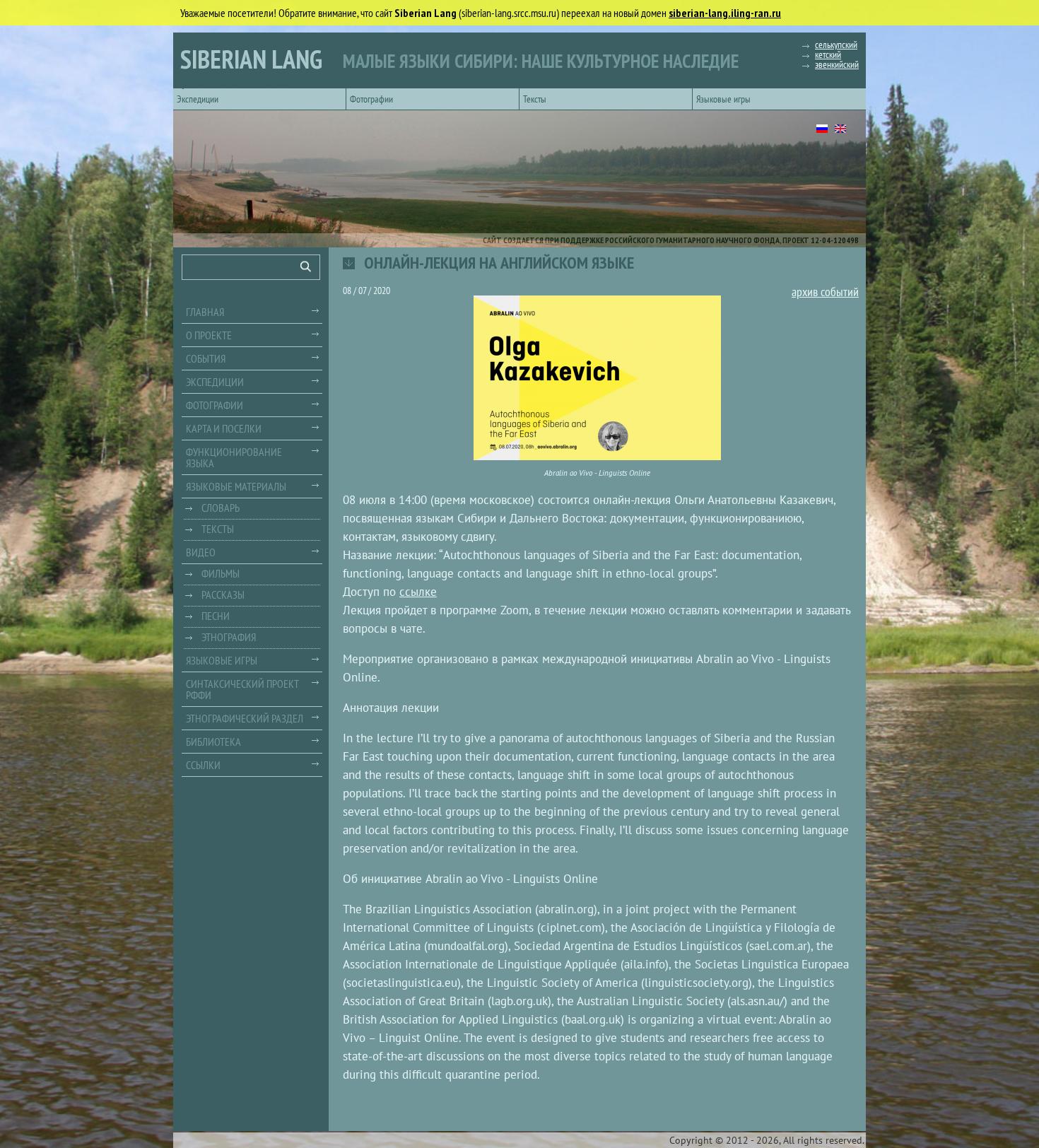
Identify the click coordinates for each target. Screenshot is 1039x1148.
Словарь (220, 507)
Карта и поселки (224, 428)
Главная (205, 312)
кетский (828, 54)
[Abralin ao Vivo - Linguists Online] (597, 377)
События (205, 358)
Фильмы (220, 573)
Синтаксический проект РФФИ (242, 689)
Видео (201, 552)
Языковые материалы (236, 486)
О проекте (209, 335)
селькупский (836, 44)
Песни (215, 616)
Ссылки (203, 765)
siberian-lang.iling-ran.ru (725, 13)
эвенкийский (837, 64)
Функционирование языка (234, 457)
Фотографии (371, 99)
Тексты (534, 99)
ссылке (418, 591)
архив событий (825, 293)
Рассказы (223, 594)
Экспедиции (197, 99)
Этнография (228, 637)
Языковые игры (723, 99)
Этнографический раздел (244, 718)
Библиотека (213, 741)
